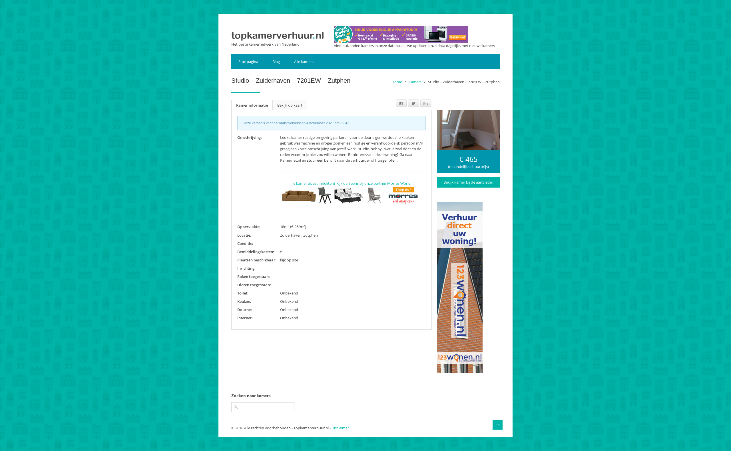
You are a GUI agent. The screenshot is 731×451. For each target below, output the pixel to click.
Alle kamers (304, 61)
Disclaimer (340, 427)
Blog (276, 61)
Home (396, 81)
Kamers (415, 81)
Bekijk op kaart (289, 105)
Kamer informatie (252, 105)
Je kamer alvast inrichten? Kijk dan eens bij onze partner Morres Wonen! (352, 183)
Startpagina (248, 61)
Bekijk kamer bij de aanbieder (468, 182)
